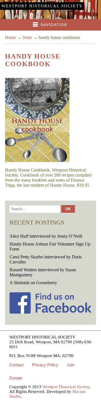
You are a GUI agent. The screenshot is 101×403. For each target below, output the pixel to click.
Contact (16, 364)
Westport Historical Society (42, 6)
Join (70, 364)
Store (27, 37)
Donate (15, 378)
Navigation (54, 24)
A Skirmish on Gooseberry (33, 282)
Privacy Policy (45, 364)
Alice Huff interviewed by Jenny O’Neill (46, 236)
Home (10, 37)
